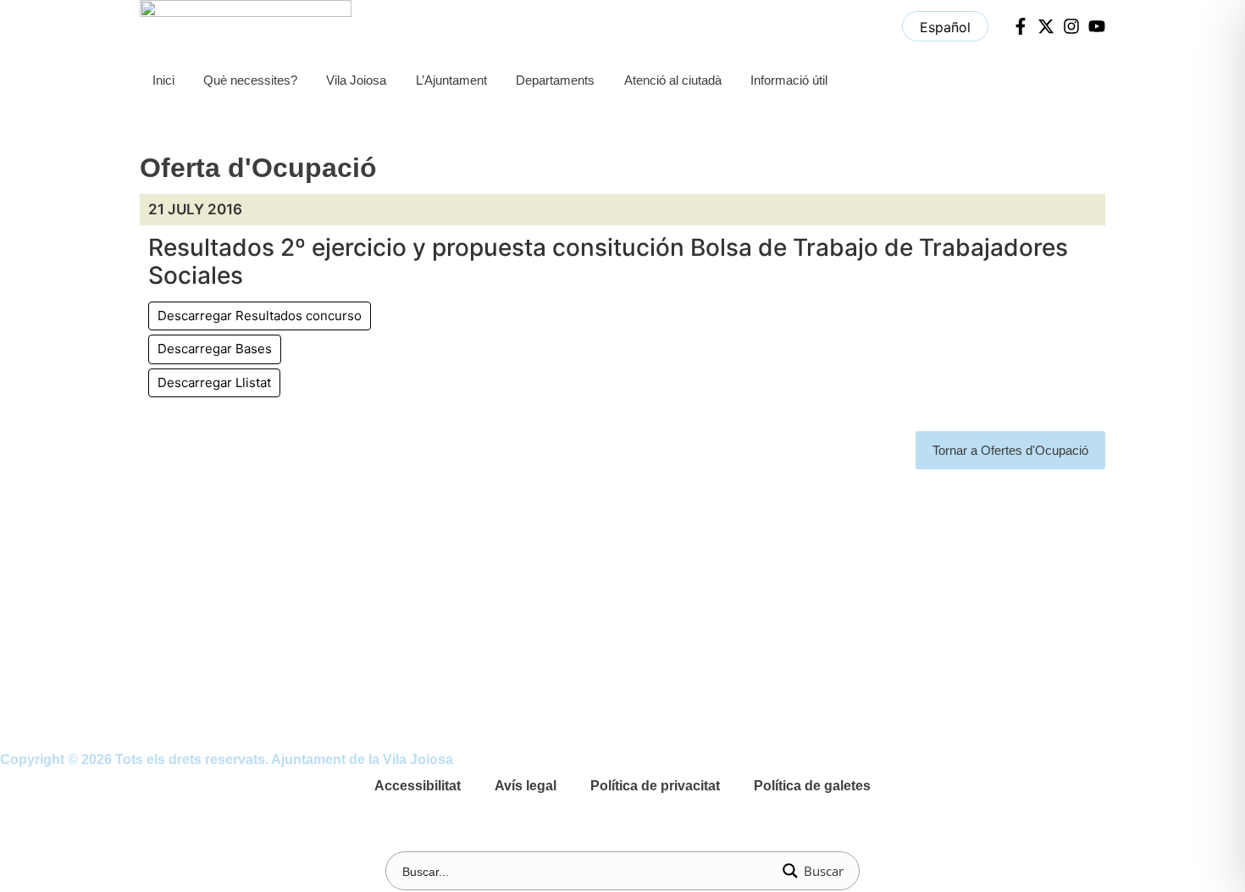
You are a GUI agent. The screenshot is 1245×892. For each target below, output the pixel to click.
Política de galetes (812, 785)
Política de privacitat (655, 785)
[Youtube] (1096, 26)
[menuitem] (945, 26)
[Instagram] (1071, 26)
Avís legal (525, 785)
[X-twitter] (1046, 26)
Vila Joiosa (356, 80)
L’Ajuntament (451, 80)
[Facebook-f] (1020, 26)
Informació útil (788, 80)
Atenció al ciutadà (673, 80)
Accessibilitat (417, 785)
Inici (163, 80)
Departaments (555, 80)
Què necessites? (250, 80)
